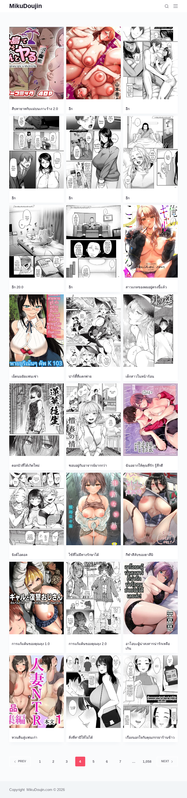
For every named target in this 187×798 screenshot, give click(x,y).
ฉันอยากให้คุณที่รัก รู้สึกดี (144, 465)
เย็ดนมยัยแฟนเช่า (25, 376)
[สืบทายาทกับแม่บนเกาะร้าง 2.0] (36, 63)
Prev (22, 761)
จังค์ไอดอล (20, 555)
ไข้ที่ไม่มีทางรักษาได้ (84, 555)
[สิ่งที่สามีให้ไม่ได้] (93, 691)
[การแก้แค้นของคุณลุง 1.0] (36, 598)
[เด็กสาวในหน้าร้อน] (150, 330)
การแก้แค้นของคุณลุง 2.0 (88, 644)
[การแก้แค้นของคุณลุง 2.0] (93, 598)
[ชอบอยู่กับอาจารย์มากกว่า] (93, 419)
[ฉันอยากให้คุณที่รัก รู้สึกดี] (150, 419)
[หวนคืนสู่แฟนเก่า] (36, 691)
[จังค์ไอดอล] (36, 509)
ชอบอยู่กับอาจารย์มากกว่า (88, 465)
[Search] (166, 6)
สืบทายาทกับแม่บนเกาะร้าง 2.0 (35, 109)
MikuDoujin (25, 5)
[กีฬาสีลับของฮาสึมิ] (150, 509)
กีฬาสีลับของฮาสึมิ (139, 555)
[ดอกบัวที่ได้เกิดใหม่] (36, 419)
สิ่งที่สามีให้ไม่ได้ (81, 737)
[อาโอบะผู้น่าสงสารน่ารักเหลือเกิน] (150, 598)
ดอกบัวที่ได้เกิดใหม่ (25, 465)
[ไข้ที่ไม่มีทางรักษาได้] (93, 509)
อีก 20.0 (17, 287)
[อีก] (93, 63)
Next (165, 761)
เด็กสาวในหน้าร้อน (140, 376)
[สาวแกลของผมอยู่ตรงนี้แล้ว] (150, 241)
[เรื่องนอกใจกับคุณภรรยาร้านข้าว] (150, 691)
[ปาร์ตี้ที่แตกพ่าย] (93, 330)
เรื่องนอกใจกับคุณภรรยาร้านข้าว (150, 737)
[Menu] (175, 6)
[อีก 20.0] (36, 241)
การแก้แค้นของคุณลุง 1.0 (31, 644)
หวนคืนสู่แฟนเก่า (24, 737)
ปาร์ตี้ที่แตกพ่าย (80, 376)
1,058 (147, 761)
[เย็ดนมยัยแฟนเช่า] (36, 330)
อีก (71, 109)
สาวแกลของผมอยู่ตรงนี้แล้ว (146, 287)
